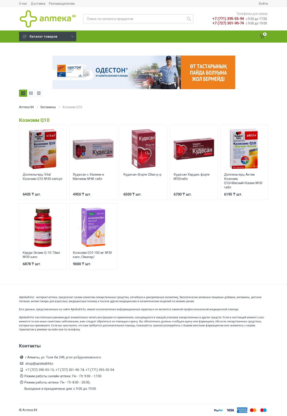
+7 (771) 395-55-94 (228, 19)
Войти (263, 3)
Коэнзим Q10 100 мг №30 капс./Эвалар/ (92, 255)
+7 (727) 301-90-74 (228, 23)
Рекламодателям (62, 3)
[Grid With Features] (31, 93)
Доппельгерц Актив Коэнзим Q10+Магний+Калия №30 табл (243, 180)
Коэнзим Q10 (34, 120)
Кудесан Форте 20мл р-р (142, 174)
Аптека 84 (26, 107)
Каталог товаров (43, 36)
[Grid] (23, 93)
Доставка (38, 3)
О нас (23, 3)
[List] (39, 93)
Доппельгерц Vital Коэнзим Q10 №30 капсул (42, 176)
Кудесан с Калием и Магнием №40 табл (88, 176)
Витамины (48, 107)
